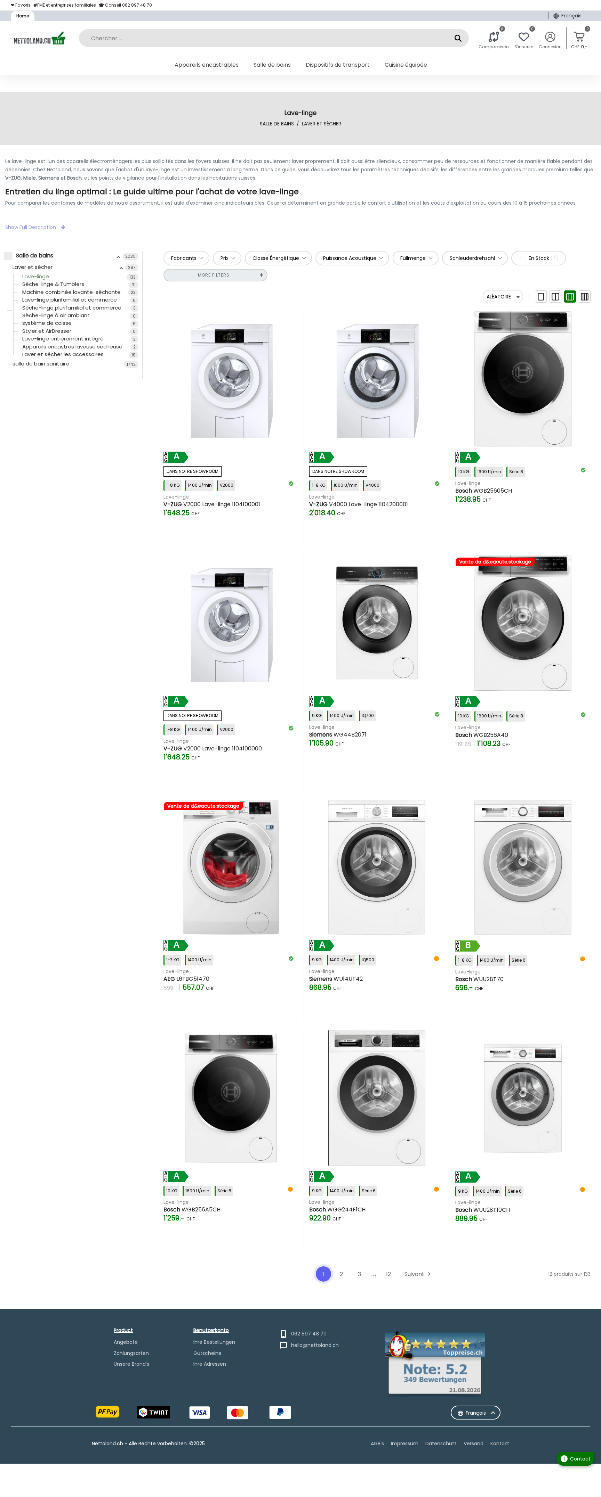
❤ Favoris (21, 5)
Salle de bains (277, 123)
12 (388, 1274)
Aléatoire (499, 296)
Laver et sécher (321, 123)
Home (22, 16)
